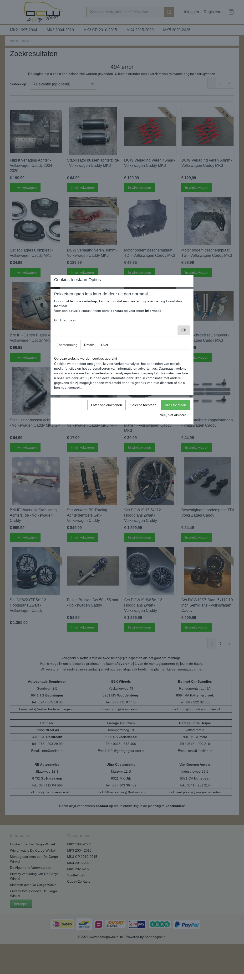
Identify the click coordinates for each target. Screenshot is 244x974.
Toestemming (67, 345)
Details (89, 345)
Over (104, 345)
